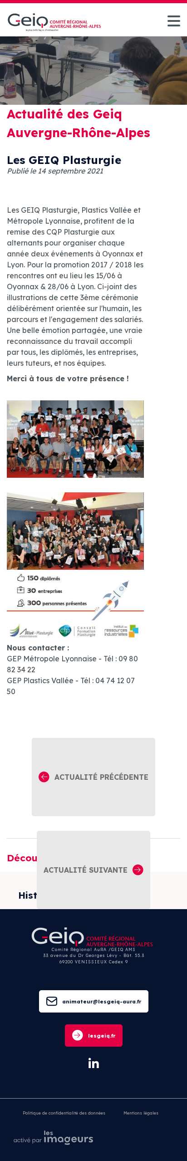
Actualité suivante (86, 870)
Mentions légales (140, 1112)
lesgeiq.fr (101, 1035)
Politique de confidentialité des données (64, 1112)
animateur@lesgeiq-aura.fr (101, 1001)
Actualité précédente (101, 777)
